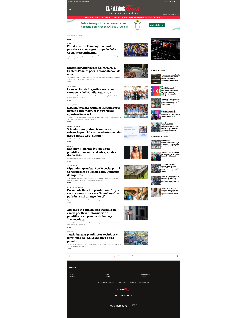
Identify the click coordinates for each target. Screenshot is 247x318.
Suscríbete (126, 282)
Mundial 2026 (78, 1)
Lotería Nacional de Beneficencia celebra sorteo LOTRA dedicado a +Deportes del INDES (170, 113)
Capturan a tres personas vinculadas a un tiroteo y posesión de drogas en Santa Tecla (170, 101)
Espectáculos (72, 277)
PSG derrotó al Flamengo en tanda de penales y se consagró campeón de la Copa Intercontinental (91, 49)
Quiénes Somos (102, 282)
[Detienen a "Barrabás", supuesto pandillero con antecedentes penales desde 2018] (136, 152)
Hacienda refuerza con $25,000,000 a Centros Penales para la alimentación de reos (93, 71)
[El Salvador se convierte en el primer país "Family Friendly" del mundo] (156, 156)
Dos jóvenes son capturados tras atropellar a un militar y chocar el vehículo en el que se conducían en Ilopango (170, 127)
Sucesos (71, 272)
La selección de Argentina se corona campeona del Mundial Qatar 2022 (91, 90)
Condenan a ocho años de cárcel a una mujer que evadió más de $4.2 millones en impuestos (170, 77)
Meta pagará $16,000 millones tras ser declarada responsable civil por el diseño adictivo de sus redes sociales (169, 91)
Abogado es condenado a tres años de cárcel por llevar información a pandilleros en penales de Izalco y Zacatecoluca (91, 214)
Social (143, 272)
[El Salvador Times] (123, 9)
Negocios (107, 274)
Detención (86, 1)
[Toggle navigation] (70, 9)
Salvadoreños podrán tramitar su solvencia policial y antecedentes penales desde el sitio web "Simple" (94, 132)
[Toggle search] (176, 9)
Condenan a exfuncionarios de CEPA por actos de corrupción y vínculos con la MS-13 (170, 143)
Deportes (107, 277)
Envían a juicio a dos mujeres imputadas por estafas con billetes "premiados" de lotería (169, 191)
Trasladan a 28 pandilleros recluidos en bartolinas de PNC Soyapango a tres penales (93, 238)
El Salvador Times (72, 36)
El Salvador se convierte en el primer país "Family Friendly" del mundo (170, 154)
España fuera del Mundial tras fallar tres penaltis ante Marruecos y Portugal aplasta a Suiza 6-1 (93, 111)
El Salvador (71, 1)
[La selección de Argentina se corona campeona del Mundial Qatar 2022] (136, 93)
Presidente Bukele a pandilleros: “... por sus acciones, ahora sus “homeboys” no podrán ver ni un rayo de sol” (93, 193)
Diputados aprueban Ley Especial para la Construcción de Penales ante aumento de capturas (94, 172)
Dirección (111, 282)
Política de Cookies (143, 282)
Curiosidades (144, 277)
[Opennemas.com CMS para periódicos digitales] (123, 308)
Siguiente (177, 256)
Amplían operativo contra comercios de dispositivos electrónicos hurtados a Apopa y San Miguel (170, 168)
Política (107, 272)
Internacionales (145, 274)
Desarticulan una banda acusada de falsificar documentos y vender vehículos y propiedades (170, 179)
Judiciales (71, 274)
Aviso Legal (133, 282)
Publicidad (118, 282)
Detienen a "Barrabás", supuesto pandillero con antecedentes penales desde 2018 (91, 152)
